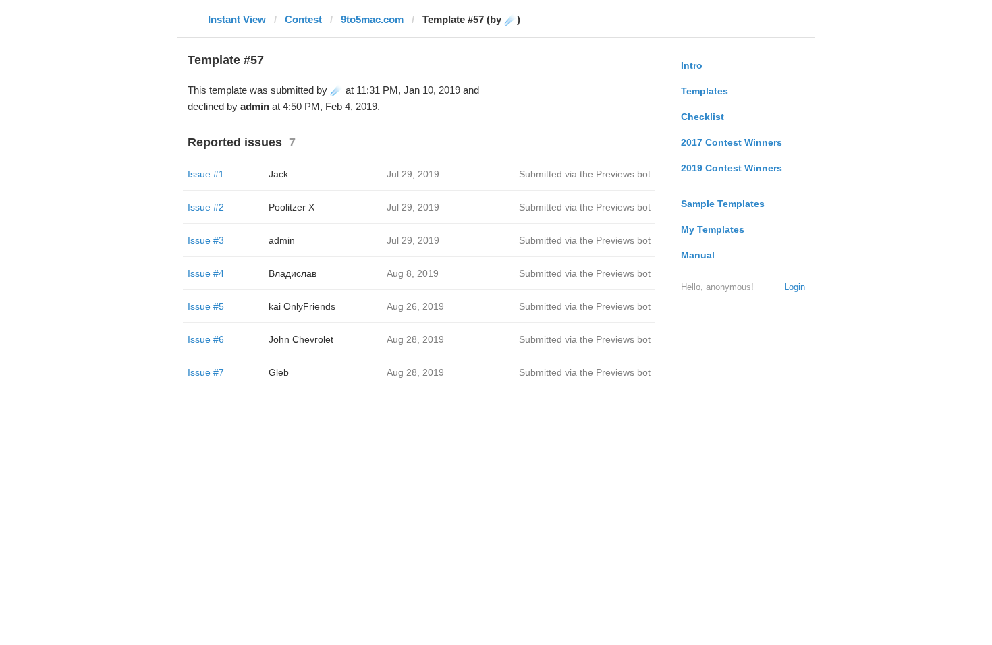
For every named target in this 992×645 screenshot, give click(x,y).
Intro (691, 65)
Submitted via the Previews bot (585, 174)
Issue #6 (206, 339)
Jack (278, 174)
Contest (303, 19)
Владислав (292, 273)
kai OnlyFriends (302, 306)
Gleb (279, 372)
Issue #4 (206, 273)
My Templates (712, 229)
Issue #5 (206, 306)
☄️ (336, 90)
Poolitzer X (291, 207)
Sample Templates (723, 203)
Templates (704, 91)
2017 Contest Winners (731, 142)
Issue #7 (206, 372)
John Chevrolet (301, 339)
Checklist (702, 116)
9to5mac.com (372, 19)
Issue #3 (206, 240)
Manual (698, 255)
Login (794, 287)
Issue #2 (206, 207)
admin (282, 240)
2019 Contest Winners (731, 168)
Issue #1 (206, 174)
